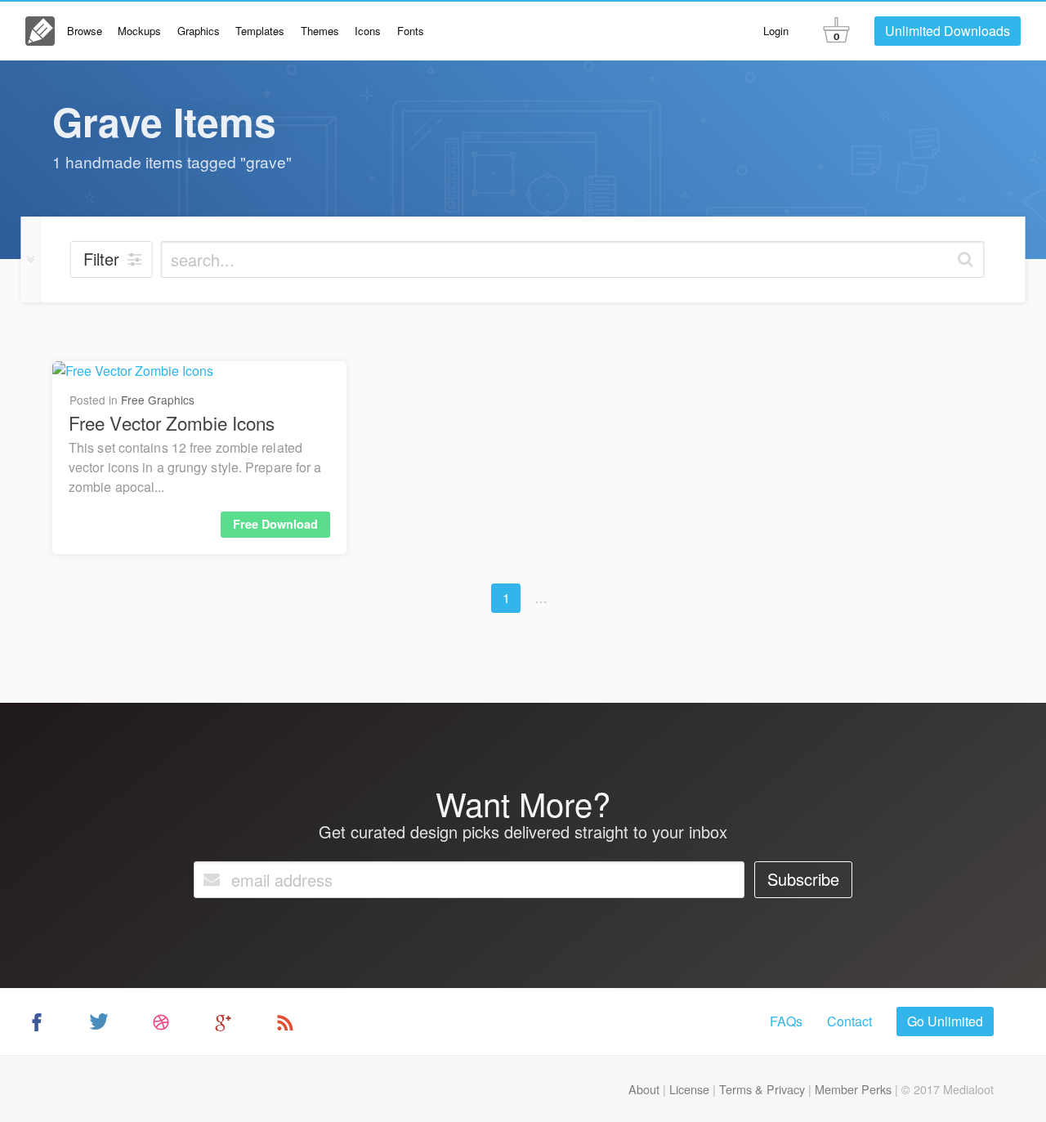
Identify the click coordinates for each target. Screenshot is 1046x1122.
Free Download (275, 524)
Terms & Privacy (762, 1088)
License (689, 1088)
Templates (259, 30)
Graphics (198, 30)
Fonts (410, 30)
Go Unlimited (945, 1021)
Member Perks (853, 1088)
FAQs (786, 1021)
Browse (84, 30)
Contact (849, 1021)
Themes (320, 30)
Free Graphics (157, 399)
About (643, 1088)
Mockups (139, 30)
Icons (368, 30)
